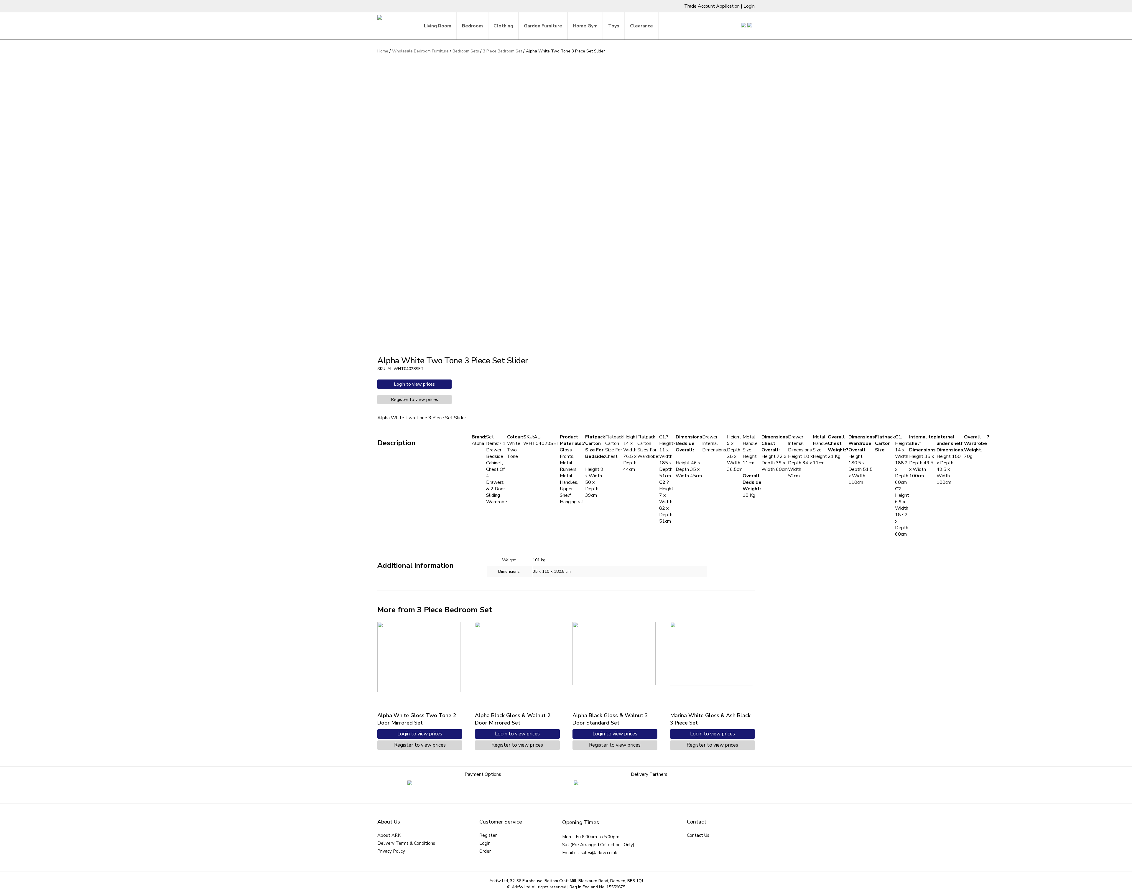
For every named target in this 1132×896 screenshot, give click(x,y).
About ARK (389, 835)
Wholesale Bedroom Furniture (420, 51)
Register (488, 835)
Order (485, 851)
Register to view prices (414, 399)
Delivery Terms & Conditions (406, 843)
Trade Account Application (712, 6)
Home (382, 51)
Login (749, 6)
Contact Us (698, 835)
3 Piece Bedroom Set (502, 51)
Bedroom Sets (466, 51)
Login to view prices (414, 384)
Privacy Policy (391, 851)
